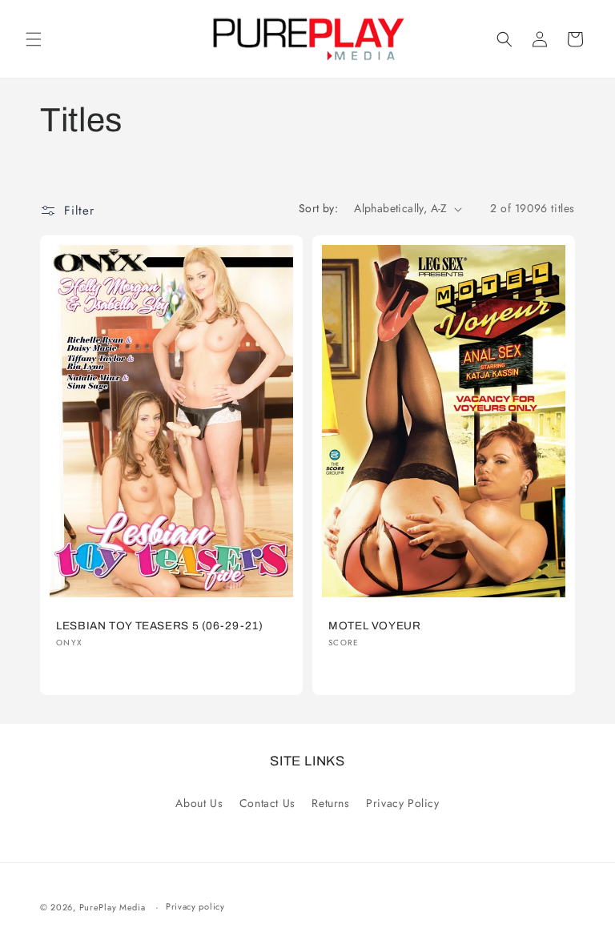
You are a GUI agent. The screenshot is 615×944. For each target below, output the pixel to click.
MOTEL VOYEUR (374, 626)
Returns (330, 803)
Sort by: (318, 208)
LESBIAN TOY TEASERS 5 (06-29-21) (159, 626)
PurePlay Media (112, 907)
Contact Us (267, 803)
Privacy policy (195, 906)
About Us (199, 803)
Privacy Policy (402, 803)
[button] (33, 39)
